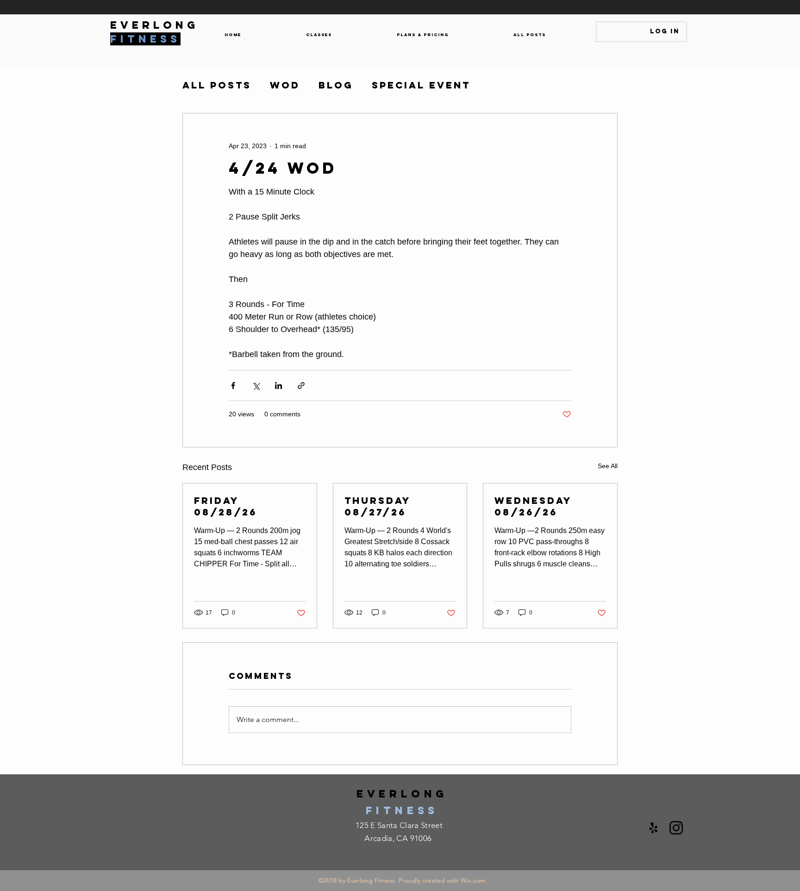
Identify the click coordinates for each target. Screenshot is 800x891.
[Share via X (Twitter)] (255, 385)
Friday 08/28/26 (225, 506)
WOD (285, 85)
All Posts (216, 85)
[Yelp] (653, 828)
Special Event (421, 85)
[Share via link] (301, 385)
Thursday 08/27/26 (377, 506)
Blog (336, 85)
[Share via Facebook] (233, 385)
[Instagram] (676, 828)
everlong (402, 793)
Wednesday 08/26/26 (533, 506)
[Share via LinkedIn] (278, 385)
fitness (402, 810)
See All (608, 466)
